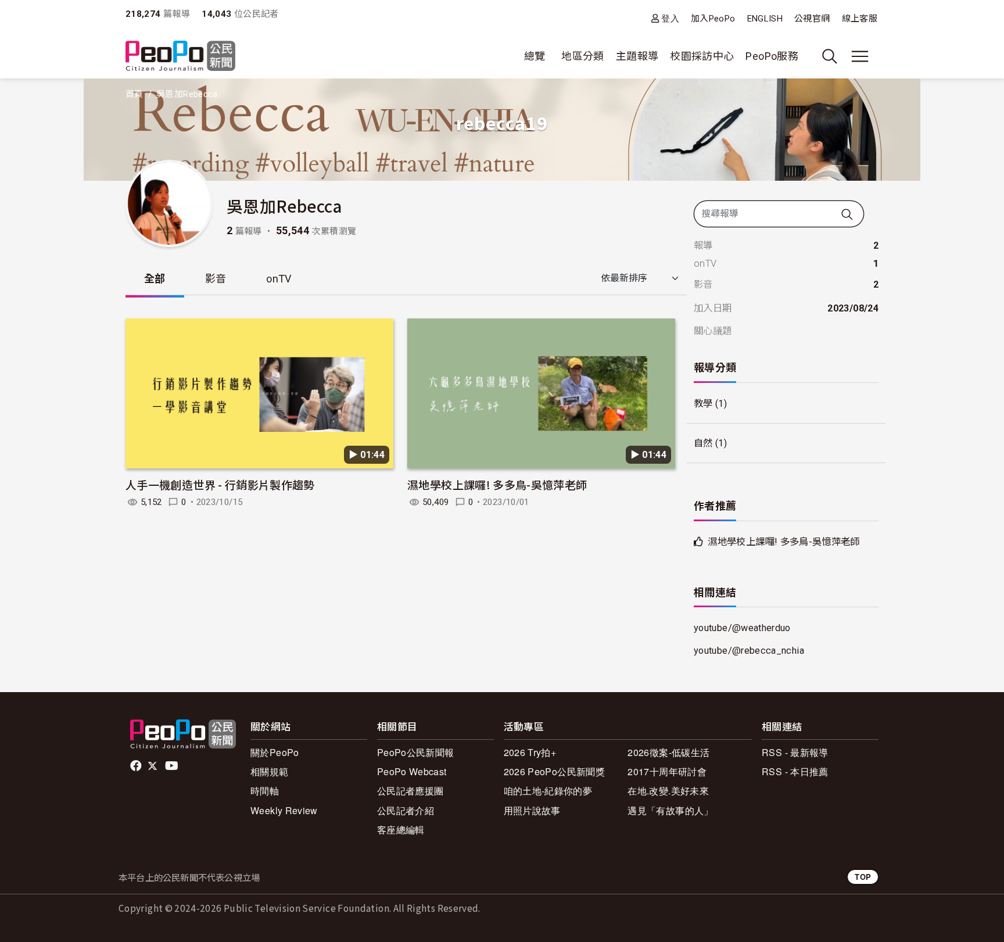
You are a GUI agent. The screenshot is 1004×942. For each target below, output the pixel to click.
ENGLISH (765, 18)
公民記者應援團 (410, 790)
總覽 (535, 56)
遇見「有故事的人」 (670, 810)
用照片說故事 (532, 810)
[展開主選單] (860, 56)
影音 (216, 279)
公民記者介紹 (405, 810)
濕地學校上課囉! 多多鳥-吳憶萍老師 (497, 484)
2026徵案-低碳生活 (668, 752)
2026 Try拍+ (530, 752)
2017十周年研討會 (667, 771)
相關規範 (269, 771)
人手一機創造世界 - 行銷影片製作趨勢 (220, 484)
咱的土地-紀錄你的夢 (548, 790)
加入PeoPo (713, 18)
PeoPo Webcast (412, 771)
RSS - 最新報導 (795, 752)
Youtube (172, 766)
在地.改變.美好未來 (668, 790)
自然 (703, 443)
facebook (137, 766)
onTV (278, 279)
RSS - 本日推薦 (795, 771)
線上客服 (859, 18)
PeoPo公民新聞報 (415, 752)
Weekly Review (284, 810)
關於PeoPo (274, 752)
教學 (703, 403)
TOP (863, 876)
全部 (155, 279)
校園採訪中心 (702, 56)
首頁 (135, 94)
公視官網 (812, 18)
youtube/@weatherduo (742, 627)
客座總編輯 (401, 829)
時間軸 (264, 790)
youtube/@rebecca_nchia (749, 650)
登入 (670, 18)
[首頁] (180, 57)
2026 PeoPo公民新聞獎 (554, 771)
